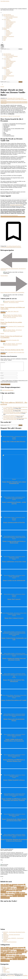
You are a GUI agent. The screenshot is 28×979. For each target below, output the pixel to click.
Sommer (10, 892)
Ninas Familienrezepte (11, 21)
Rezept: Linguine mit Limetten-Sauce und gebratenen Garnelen (14, 659)
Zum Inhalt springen (5, 1)
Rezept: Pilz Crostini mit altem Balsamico (14, 441)
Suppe (17, 892)
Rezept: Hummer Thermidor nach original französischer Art (14, 482)
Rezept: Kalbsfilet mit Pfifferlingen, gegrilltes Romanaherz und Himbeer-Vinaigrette (14, 799)
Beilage (7, 884)
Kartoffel (4, 889)
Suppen (7, 30)
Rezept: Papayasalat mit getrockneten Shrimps (14, 719)
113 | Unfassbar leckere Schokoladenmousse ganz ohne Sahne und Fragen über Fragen (15, 419)
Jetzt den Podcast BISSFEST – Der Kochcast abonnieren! (13, 216)
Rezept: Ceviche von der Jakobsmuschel (14, 580)
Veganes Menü (9, 24)
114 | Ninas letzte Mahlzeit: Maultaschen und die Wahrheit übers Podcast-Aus (13, 416)
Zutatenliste (21, 896)
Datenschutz (6, 935)
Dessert (7, 35)
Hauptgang (8, 34)
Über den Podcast (7, 14)
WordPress (25, 975)
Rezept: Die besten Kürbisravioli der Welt (12, 350)
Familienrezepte (23, 886)
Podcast (20, 890)
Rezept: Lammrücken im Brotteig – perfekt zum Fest (14, 502)
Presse (4, 38)
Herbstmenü (8, 26)
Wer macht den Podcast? (8, 15)
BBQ (4, 884)
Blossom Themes (10, 975)
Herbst (26, 888)
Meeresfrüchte (13, 889)
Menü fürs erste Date (20, 889)
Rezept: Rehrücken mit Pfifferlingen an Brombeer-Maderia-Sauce (14, 760)
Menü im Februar (9, 23)
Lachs (10, 889)
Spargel (14, 892)
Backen (2, 884)
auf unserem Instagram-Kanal (16, 204)
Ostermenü (8, 20)
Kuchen (7, 889)
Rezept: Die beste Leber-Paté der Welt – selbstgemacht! (14, 680)
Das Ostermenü (20, 884)
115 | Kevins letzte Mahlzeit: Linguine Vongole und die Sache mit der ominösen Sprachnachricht (15, 412)
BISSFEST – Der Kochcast (12, 5)
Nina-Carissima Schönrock (12, 17)
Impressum (5, 937)
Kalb (1, 889)
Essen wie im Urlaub (17, 886)
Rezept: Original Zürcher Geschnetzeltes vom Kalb (14, 638)
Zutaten (14, 896)
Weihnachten (9, 25)
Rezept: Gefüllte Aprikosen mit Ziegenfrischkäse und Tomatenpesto (14, 740)
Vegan (6, 894)
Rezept (3, 247)
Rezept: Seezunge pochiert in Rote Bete (14, 522)
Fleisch (5, 888)
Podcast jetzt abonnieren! (8, 36)
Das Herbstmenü (15, 884)
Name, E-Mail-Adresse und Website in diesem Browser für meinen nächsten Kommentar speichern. (14, 381)
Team (4, 970)
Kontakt (5, 37)
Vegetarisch (18, 894)
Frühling (9, 888)
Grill (15, 888)
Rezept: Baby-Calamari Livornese (14, 618)
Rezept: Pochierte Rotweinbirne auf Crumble (14, 700)
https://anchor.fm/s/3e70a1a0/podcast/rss (9, 215)
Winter (10, 896)
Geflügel (12, 888)
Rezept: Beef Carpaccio (14, 599)
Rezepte (5, 29)
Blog (4, 967)
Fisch (17, 246)
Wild (8, 896)
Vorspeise (8, 31)
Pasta (14, 890)
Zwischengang (9, 32)
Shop (4, 40)
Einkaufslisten (6, 27)
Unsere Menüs (6, 19)
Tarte (4, 894)
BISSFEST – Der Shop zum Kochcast (11, 934)
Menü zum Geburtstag (9, 890)
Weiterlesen (3, 312)
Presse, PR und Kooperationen (9, 941)
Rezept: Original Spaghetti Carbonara (14, 780)
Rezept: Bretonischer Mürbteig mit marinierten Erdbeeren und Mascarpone (14, 840)
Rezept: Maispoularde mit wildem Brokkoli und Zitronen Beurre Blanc (14, 819)
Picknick (17, 890)
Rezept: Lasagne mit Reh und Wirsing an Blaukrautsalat (14, 542)
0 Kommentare (14, 99)
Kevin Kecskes (9, 18)
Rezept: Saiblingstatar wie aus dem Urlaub (14, 561)
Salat (7, 892)
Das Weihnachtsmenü (11, 246)
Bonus (10, 884)
